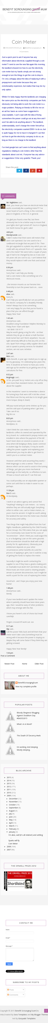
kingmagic (10, 377)
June (11, 817)
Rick (8, 356)
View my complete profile (25, 686)
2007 (9, 849)
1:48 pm (9, 588)
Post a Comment (8, 655)
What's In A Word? (24, 724)
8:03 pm (9, 418)
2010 (9, 792)
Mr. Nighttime (12, 202)
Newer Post (9, 663)
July (10, 813)
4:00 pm (9, 232)
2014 (9, 780)
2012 (9, 786)
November (13, 801)
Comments (13, 995)
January (12, 832)
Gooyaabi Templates (27, 1018)
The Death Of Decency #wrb (29, 735)
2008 (9, 846)
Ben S (8, 493)
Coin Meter (13, 843)
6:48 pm (9, 291)
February (13, 829)
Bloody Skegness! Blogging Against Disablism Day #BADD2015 (28, 715)
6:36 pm (9, 267)
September (14, 807)
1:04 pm (9, 653)
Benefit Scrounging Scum (25, 1010)
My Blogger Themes (39, 1014)
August (12, 811)
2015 (9, 777)
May (11, 820)
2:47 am (9, 353)
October (12, 804)
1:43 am (9, 318)
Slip (7, 629)
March (12, 826)
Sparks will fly (13, 840)
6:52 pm (9, 374)
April (11, 823)
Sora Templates (20, 1014)
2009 (9, 795)
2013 (9, 783)
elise (8, 294)
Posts (11, 990)
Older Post (39, 663)
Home (24, 663)
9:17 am (9, 626)
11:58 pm (10, 490)
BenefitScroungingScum (28, 683)
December (13, 798)
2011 (9, 789)
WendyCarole (11, 235)
